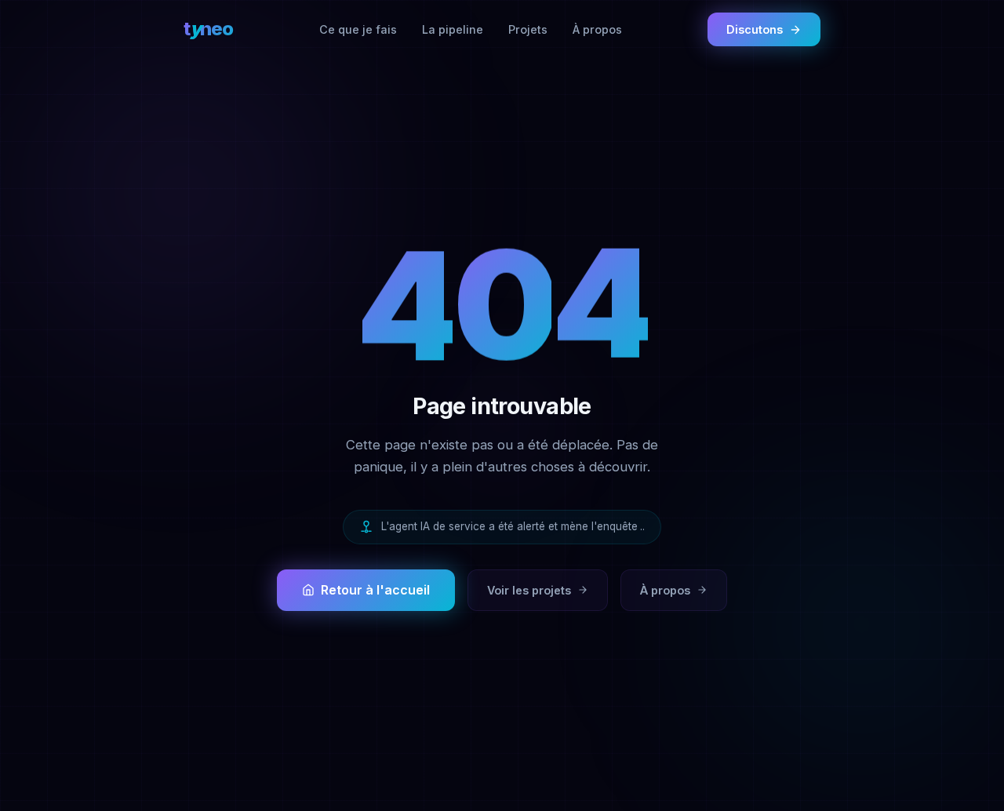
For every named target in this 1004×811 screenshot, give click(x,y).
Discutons (754, 29)
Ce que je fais (358, 29)
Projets (527, 29)
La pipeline (452, 29)
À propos (597, 29)
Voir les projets (529, 590)
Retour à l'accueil (375, 590)
